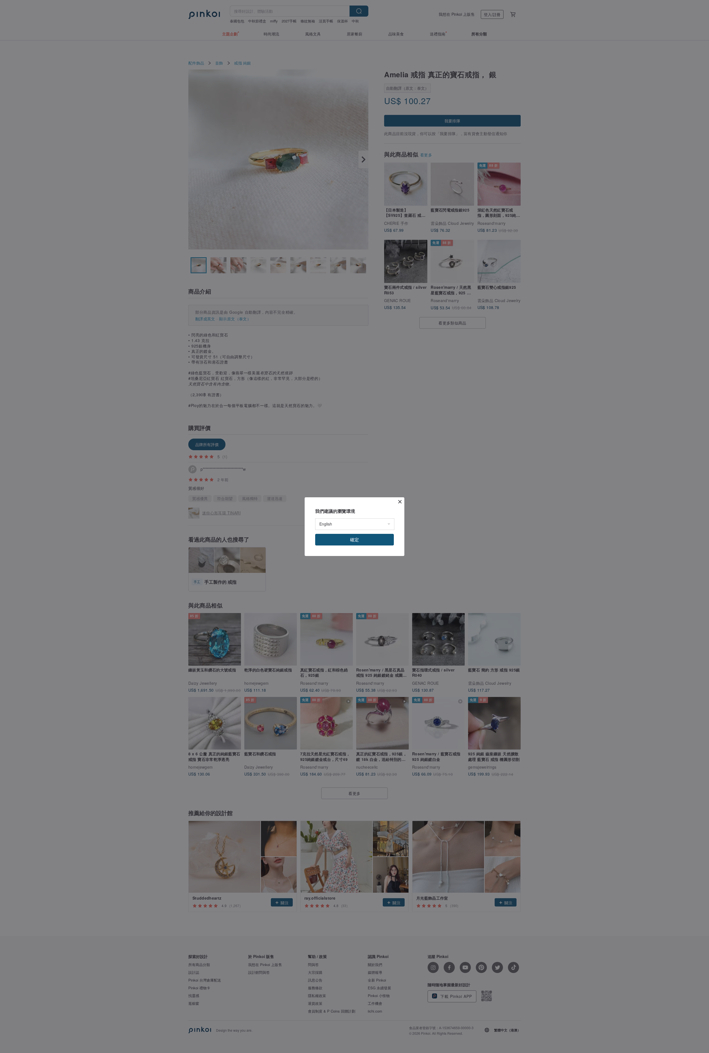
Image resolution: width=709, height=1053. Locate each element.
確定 (354, 539)
